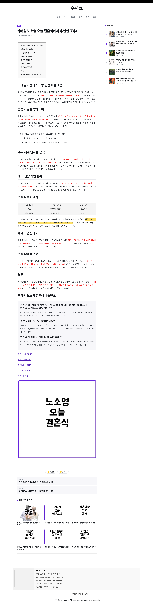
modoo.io (96, 600)
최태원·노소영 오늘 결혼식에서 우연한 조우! (48, 574)
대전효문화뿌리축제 (25, 354)
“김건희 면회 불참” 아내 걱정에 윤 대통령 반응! (49, 580)
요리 (94, 17)
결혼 (19, 26)
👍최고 (50, 472)
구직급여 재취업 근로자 (26, 371)
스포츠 (73, 17)
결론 (22, 71)
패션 (87, 17)
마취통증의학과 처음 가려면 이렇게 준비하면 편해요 (50, 577)
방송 (65, 17)
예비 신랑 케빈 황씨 (27, 57)
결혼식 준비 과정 (26, 60)
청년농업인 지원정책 (25, 365)
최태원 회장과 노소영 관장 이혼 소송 (33, 46)
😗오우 (63, 472)
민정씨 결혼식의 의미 (28, 49)
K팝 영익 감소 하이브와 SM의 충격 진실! (47, 587)
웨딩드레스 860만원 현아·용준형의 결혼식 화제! (37, 491)
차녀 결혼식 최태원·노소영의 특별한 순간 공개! (36, 482)
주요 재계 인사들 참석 (28, 53)
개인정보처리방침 (77, 594)
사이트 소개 (66, 594)
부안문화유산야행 (24, 359)
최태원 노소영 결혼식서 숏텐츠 (31, 75)
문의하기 (87, 594)
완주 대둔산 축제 (24, 376)
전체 (58, 17)
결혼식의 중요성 (26, 67)
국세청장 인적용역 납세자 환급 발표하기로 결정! (49, 584)
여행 (80, 17)
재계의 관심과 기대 (27, 64)
